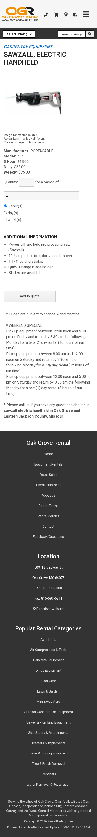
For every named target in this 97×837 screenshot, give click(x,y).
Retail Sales (48, 475)
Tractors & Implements (48, 743)
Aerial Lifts (48, 639)
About (48, 495)
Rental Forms (48, 506)
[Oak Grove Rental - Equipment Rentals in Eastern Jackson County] (20, 14)
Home (48, 454)
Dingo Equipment (48, 670)
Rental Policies (48, 516)
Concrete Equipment (48, 660)
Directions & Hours (50, 609)
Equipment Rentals (48, 464)
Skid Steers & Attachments (48, 733)
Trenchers (48, 774)
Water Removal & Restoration (48, 784)
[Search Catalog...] (89, 34)
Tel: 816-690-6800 (48, 588)
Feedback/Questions (48, 537)
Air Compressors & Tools (48, 650)
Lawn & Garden (48, 691)
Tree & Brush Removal (48, 764)
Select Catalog (17, 34)
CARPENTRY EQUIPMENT (28, 46)
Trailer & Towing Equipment (48, 753)
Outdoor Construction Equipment (48, 712)
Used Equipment (48, 485)
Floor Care (48, 681)
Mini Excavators (48, 701)
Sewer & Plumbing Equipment (48, 722)
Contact (48, 526)
